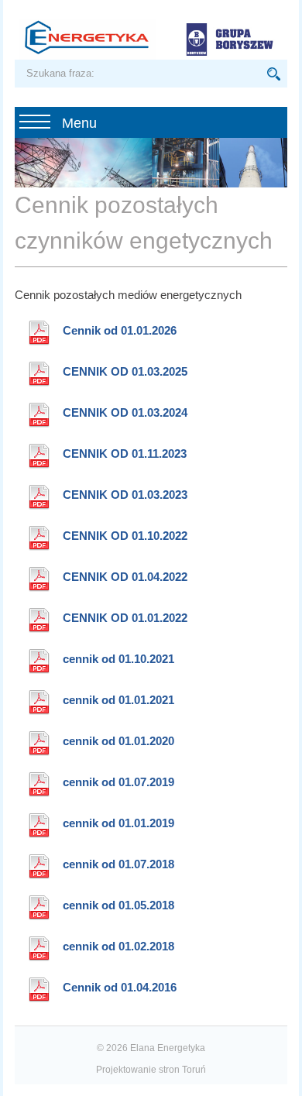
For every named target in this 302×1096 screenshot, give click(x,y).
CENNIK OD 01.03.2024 (125, 412)
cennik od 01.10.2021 (118, 658)
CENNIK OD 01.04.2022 (125, 576)
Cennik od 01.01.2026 (120, 330)
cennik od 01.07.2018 (118, 864)
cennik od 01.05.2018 (118, 905)
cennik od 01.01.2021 (118, 699)
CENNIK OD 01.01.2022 (125, 617)
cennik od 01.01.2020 (118, 740)
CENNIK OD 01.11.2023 (125, 453)
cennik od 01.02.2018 (118, 946)
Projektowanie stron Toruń (151, 1069)
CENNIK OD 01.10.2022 (125, 535)
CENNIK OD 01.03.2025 (125, 371)
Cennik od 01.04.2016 (120, 987)
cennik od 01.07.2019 (118, 782)
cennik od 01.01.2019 (118, 823)
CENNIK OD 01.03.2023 (125, 494)
